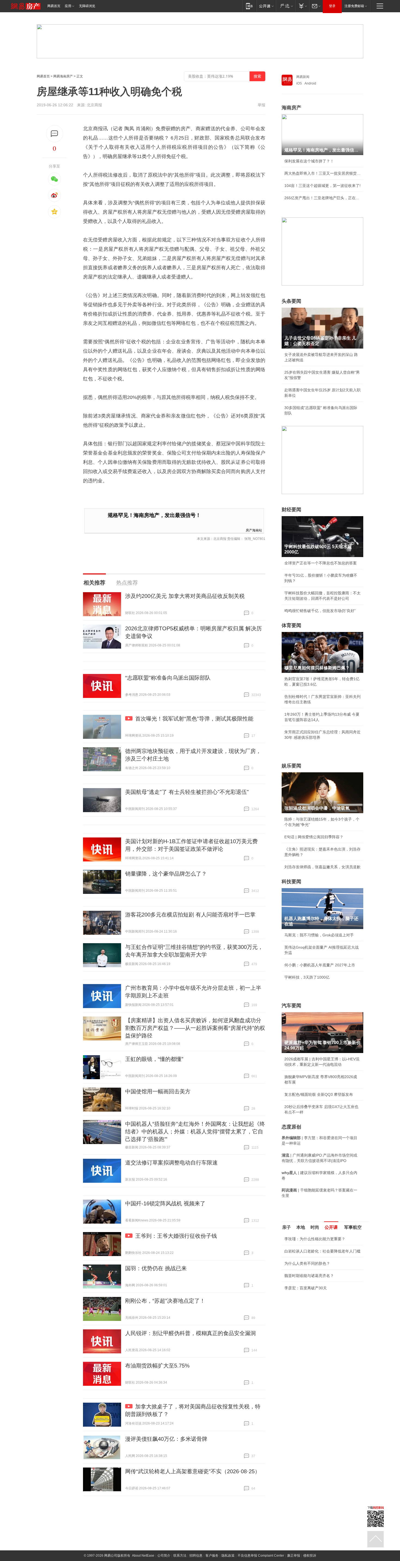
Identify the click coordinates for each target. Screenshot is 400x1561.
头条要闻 (291, 301)
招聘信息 (195, 1555)
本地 (300, 1227)
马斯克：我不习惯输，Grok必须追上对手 (319, 935)
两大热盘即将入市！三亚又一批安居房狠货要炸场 (322, 173)
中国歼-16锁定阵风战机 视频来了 (165, 1203)
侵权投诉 (309, 1555)
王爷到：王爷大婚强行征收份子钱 (176, 1236)
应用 (68, 6)
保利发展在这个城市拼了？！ (309, 161)
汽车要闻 (291, 1005)
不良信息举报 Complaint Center (261, 1555)
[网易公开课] (266, 6)
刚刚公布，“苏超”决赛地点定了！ (165, 1301)
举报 (261, 105)
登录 (332, 6)
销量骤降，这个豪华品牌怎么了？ (166, 874)
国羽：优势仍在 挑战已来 (156, 1268)
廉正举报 (293, 1555)
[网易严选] (285, 6)
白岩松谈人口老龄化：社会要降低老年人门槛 (322, 1251)
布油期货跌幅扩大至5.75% (157, 1366)
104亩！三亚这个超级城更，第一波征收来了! (322, 185)
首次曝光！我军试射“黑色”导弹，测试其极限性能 (194, 719)
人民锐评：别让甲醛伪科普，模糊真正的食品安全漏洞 (190, 1333)
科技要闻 (291, 881)
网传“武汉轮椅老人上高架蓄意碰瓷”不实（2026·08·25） (192, 1471)
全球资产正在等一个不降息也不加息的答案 (320, 563)
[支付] (302, 6)
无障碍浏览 (87, 6)
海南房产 (291, 107)
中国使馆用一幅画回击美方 (157, 1091)
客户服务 (212, 1555)
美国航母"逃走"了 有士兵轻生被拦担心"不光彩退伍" (187, 792)
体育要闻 (291, 625)
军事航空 (353, 1227)
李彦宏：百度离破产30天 (305, 1288)
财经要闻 (291, 509)
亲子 (286, 1227)
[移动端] (249, 6)
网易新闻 (302, 77)
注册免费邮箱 (354, 6)
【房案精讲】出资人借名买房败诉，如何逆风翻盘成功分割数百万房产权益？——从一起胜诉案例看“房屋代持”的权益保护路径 (195, 1028)
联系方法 (179, 1555)
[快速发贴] (54, 133)
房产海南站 (254, 530)
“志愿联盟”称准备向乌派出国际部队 (168, 678)
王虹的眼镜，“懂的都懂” (154, 1059)
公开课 (331, 1227)
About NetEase (143, 1555)
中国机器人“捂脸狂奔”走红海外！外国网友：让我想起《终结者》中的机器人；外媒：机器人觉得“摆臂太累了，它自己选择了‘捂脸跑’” (195, 1131)
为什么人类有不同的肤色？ (307, 1263)
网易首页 (53, 6)
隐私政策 (228, 1555)
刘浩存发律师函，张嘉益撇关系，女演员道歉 (322, 867)
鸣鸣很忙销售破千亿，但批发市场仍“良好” (320, 611)
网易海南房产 (63, 76)
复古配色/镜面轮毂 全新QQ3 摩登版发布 (318, 1094)
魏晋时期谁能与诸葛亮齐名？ (309, 1275)
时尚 (314, 1227)
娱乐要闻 (291, 766)
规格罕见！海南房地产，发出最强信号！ (154, 515)
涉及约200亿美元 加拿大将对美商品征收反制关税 (185, 596)
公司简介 (163, 1555)
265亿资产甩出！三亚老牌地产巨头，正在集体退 (322, 198)
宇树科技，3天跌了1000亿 (307, 977)
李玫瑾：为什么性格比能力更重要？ (314, 1239)
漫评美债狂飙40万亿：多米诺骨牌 (166, 1439)
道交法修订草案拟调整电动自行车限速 (171, 1163)
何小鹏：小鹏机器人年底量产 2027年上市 (319, 965)
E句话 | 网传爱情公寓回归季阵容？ (313, 837)
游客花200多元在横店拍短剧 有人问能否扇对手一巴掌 (190, 915)
